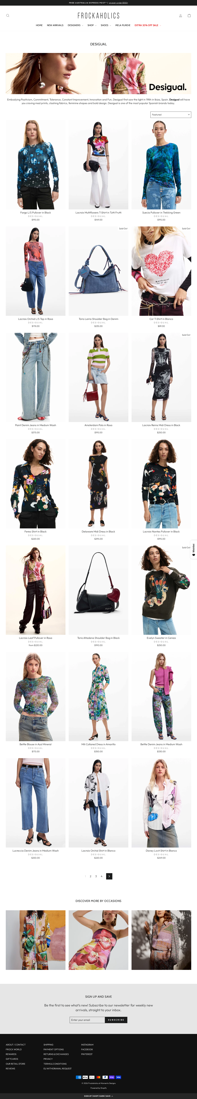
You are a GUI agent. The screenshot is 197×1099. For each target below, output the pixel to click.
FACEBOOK (87, 1049)
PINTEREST (87, 1054)
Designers (74, 25)
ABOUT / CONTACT (16, 1044)
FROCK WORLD (14, 1049)
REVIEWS (10, 1068)
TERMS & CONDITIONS (55, 1063)
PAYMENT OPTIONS (54, 1049)
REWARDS (11, 1054)
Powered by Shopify (99, 1088)
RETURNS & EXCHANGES (56, 1054)
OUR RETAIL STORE (15, 1063)
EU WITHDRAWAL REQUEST (58, 1068)
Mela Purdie (122, 25)
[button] (98, 1096)
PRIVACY (48, 1059)
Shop (91, 25)
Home (39, 25)
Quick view (35, 206)
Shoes (105, 25)
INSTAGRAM (87, 1044)
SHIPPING (48, 1044)
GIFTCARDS (12, 1059)
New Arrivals (55, 25)
